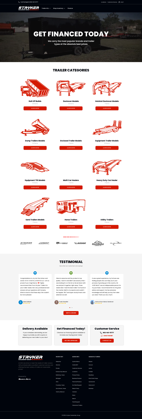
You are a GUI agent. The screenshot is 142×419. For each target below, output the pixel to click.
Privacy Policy (76, 375)
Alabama (58, 361)
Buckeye (91, 388)
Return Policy (75, 388)
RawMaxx (91, 375)
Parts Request (76, 402)
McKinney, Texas (60, 375)
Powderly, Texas (60, 385)
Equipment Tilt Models (35, 180)
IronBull (91, 371)
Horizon (91, 365)
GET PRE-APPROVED (71, 340)
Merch (74, 398)
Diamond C (92, 385)
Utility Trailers (107, 219)
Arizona (58, 365)
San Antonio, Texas (61, 388)
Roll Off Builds (35, 101)
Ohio (57, 382)
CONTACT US (107, 340)
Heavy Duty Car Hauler (106, 180)
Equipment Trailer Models (107, 141)
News (73, 395)
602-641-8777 (108, 333)
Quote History (76, 361)
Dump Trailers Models (35, 141)
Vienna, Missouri (60, 392)
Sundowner (92, 382)
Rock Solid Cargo (93, 378)
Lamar (90, 368)
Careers (74, 392)
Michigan (58, 378)
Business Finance (76, 378)
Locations (103, 2)
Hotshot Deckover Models (107, 101)
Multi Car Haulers (71, 180)
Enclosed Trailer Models (71, 141)
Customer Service (112, 2)
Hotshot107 (75, 365)
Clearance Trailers (77, 405)
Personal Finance (77, 382)
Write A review (71, 313)
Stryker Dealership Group (73, 415)
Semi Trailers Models (35, 219)
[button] (47, 8)
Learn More (35, 108)
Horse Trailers (71, 219)
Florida (57, 368)
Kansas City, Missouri (61, 371)
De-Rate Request (77, 385)
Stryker (90, 361)
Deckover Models (71, 101)
